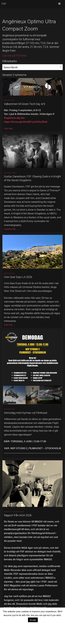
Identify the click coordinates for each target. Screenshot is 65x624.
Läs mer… (9, 128)
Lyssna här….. (11, 229)
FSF (4, 3)
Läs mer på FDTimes (14, 55)
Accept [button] (33, 619)
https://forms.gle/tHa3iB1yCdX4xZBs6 (25, 121)
